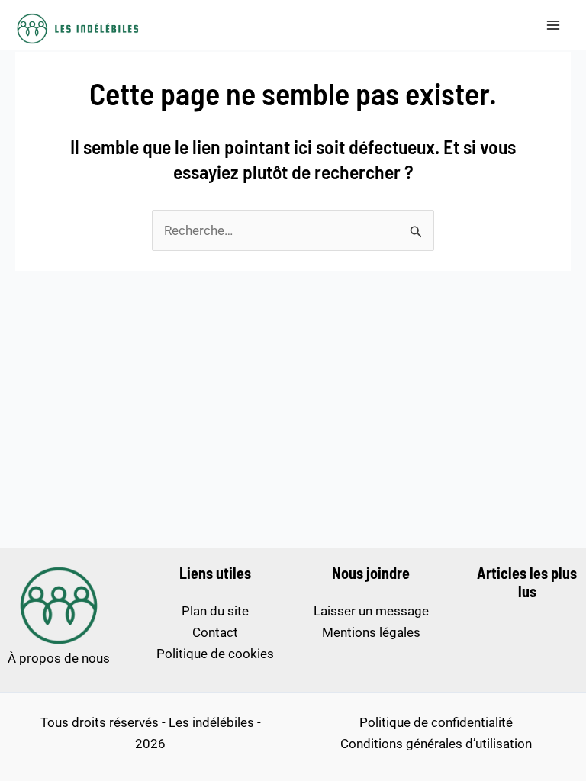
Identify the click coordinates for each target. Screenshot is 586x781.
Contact (215, 632)
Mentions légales (371, 632)
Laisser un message (371, 611)
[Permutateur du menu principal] (554, 25)
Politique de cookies (215, 653)
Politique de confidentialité (436, 722)
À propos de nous (59, 658)
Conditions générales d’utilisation (436, 743)
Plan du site (215, 611)
